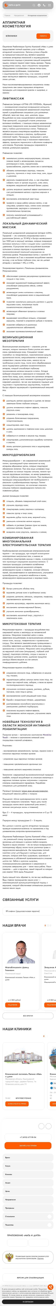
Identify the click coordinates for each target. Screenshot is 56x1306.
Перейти (43, 36)
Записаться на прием (17, 1104)
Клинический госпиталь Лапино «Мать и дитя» (20, 978)
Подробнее (12, 1005)
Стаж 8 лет (48, 973)
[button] (45, 925)
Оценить (40, 1258)
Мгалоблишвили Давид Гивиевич (17, 969)
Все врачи (28, 1016)
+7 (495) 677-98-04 (44, 5)
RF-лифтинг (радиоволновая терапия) (23, 911)
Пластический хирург (13, 973)
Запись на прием (28, 1145)
